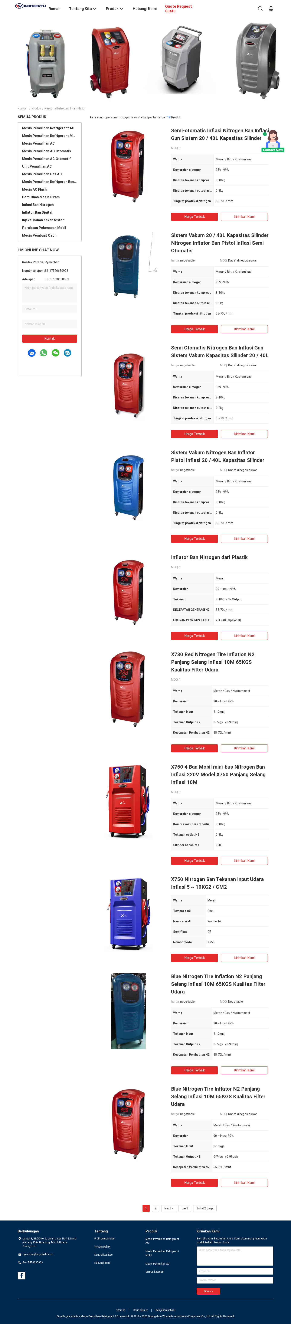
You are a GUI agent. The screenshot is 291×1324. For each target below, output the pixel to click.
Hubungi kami (102, 1262)
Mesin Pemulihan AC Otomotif (46, 159)
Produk (36, 108)
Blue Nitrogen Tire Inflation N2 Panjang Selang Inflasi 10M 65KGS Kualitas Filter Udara (218, 984)
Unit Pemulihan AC (37, 166)
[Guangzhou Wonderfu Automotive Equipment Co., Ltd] (30, 5)
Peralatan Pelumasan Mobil (44, 228)
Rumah (22, 108)
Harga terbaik (194, 217)
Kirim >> (208, 1291)
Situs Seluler (140, 1310)
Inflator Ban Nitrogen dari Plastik (209, 557)
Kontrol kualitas (103, 1254)
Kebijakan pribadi (165, 1310)
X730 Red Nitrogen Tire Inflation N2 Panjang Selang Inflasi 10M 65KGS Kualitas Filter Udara (213, 662)
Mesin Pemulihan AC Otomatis (46, 151)
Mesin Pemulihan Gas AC (42, 174)
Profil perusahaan (104, 1238)
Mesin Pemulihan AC (38, 143)
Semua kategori (155, 1271)
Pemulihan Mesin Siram (41, 197)
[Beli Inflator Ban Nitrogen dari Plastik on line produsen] (128, 592)
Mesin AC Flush (34, 189)
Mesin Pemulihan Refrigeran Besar (49, 182)
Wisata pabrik (102, 1246)
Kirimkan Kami (244, 217)
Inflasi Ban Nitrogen (38, 205)
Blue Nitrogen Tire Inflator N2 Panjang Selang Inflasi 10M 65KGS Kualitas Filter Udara (218, 1096)
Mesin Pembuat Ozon (39, 235)
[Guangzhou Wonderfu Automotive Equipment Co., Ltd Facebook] (21, 1275)
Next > (168, 1208)
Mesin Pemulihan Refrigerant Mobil (49, 136)
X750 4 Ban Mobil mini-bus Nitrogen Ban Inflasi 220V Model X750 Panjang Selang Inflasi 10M (218, 774)
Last (185, 1208)
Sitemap (120, 1310)
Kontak (49, 338)
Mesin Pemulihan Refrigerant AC (48, 128)
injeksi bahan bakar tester (43, 220)
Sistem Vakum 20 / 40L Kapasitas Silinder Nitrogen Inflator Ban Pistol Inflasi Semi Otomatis (220, 243)
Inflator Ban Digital (37, 212)
